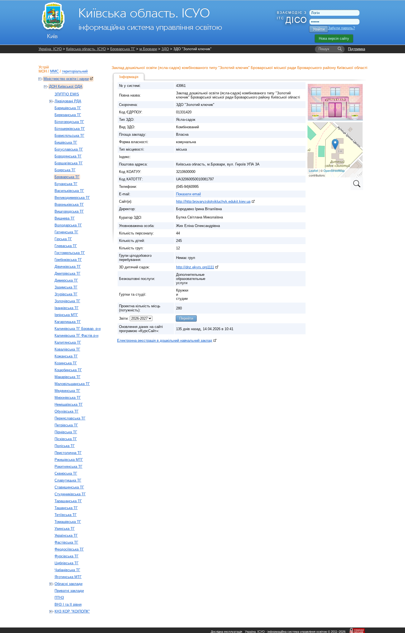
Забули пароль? (341, 28)
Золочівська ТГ (67, 301)
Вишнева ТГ (65, 218)
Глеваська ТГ (66, 246)
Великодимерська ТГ (72, 198)
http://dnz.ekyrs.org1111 (195, 267)
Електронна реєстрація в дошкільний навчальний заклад (164, 340)
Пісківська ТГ (66, 439)
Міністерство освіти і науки (66, 79)
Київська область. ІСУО (86, 49)
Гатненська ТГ (66, 232)
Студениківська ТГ (70, 494)
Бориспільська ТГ (69, 135)
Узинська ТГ (65, 529)
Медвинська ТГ (67, 391)
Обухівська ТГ (67, 411)
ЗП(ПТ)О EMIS (67, 94)
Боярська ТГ (65, 170)
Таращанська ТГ (68, 501)
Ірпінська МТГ (66, 315)
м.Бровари (148, 49)
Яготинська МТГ (68, 577)
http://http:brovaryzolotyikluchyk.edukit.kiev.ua (213, 201)
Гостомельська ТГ (70, 253)
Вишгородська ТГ (69, 211)
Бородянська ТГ (68, 156)
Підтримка (356, 49)
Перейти (186, 318)
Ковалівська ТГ (67, 349)
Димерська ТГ (66, 280)
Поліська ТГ (65, 446)
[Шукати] (339, 49)
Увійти (319, 29)
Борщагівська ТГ (69, 163)
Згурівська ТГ (66, 294)
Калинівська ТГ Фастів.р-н (76, 335)
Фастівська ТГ (66, 542)
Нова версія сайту (334, 38)
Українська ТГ (66, 535)
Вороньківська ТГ (69, 204)
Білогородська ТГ (69, 122)
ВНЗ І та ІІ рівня (68, 604)
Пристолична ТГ (68, 453)
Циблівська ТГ (67, 563)
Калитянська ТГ (68, 342)
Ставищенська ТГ (69, 487)
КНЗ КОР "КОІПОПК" (72, 611)
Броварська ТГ (122, 49)
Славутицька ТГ (68, 480)
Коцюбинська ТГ (68, 370)
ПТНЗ (59, 597)
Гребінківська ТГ (68, 260)
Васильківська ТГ (69, 191)
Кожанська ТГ (66, 356)
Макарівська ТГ (67, 377)
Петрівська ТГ (66, 425)
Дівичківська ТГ (68, 267)
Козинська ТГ (66, 363)
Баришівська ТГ (68, 108)
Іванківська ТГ (67, 308)
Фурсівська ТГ (67, 556)
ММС (54, 71)
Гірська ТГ (63, 239)
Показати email (188, 194)
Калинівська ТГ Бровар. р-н (78, 329)
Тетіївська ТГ (66, 515)
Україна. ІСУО (50, 49)
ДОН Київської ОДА (65, 86)
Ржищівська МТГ (69, 460)
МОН (43, 71)
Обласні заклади (68, 584)
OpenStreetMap (334, 170)
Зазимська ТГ (66, 287)
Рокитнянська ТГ (68, 466)
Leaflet (313, 170)
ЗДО (165, 49)
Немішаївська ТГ (69, 404)
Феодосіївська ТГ (69, 549)
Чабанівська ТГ (67, 570)
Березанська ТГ (68, 115)
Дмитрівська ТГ (67, 273)
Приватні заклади (69, 591)
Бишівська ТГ (66, 142)
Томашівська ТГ (68, 522)
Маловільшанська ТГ (72, 384)
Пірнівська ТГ (66, 432)
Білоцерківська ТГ (70, 129)
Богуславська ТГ (69, 149)
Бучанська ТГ (66, 184)
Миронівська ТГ (68, 398)
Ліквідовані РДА (68, 101)
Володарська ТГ (68, 225)
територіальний (75, 71)
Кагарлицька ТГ (68, 322)
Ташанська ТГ (66, 508)
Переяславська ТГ (70, 418)
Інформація (128, 77)
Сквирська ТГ (66, 473)
